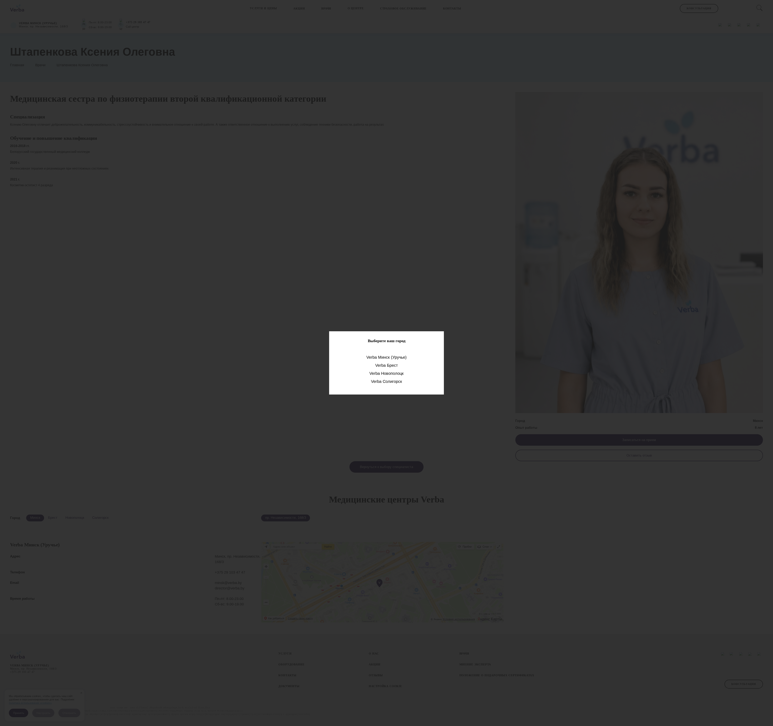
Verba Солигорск (386, 381)
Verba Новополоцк (386, 373)
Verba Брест (386, 365)
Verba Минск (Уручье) (386, 357)
